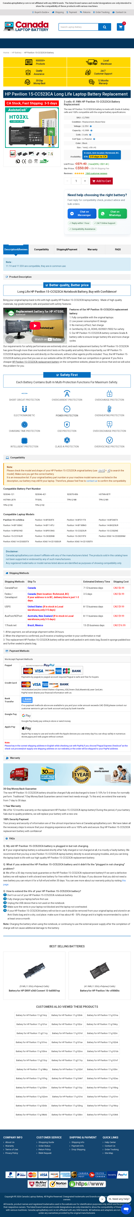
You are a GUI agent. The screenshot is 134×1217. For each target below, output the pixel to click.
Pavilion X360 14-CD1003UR (48, 541)
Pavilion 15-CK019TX (76, 536)
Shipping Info (78, 1142)
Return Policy (45, 1149)
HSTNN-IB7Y (104, 494)
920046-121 (8, 494)
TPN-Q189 (103, 499)
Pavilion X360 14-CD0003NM (112, 536)
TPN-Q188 (71, 499)
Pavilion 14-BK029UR (108, 525)
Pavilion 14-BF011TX (76, 520)
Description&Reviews (16, 249)
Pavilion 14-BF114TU (44, 525)
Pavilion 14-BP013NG (45, 530)
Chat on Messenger (84, 213)
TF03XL (38, 499)
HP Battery (16, 52)
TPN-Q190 (8, 505)
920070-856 (72, 494)
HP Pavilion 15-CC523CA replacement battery (35, 362)
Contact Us (121, 12)
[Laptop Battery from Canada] (25, 30)
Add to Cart (103, 181)
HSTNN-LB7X (9, 499)
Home (6, 52)
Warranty (92, 249)
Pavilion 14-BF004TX (44, 520)
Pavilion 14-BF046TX (108, 520)
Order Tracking (102, 12)
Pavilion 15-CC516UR (13, 536)
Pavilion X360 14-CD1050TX (80, 541)
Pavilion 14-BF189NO (76, 525)
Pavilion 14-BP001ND (13, 530)
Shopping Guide (46, 1142)
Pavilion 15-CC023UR (76, 530)
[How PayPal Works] (117, 1175)
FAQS (118, 249)
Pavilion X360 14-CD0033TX (16, 541)
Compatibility (41, 249)
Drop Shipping (78, 1149)
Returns (86, 12)
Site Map (109, 1153)
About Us (9, 1142)
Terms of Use (11, 1149)
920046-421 (40, 494)
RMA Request (45, 1153)
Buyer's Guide (41, 12)
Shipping (59, 12)
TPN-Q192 (39, 505)
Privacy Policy (11, 1153)
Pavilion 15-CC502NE (108, 530)
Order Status (44, 1146)
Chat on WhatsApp (115, 213)
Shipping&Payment (67, 249)
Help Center (110, 1142)
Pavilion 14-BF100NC (13, 525)
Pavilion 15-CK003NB (45, 536)
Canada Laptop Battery (32, 1196)
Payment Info (78, 1146)
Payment (73, 12)
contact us (91, 481)
